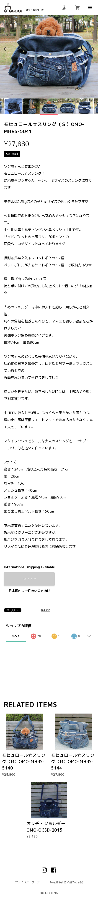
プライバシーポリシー (28, 882)
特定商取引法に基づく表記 (66, 882)
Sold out (29, 579)
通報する (45, 610)
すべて (16, 636)
